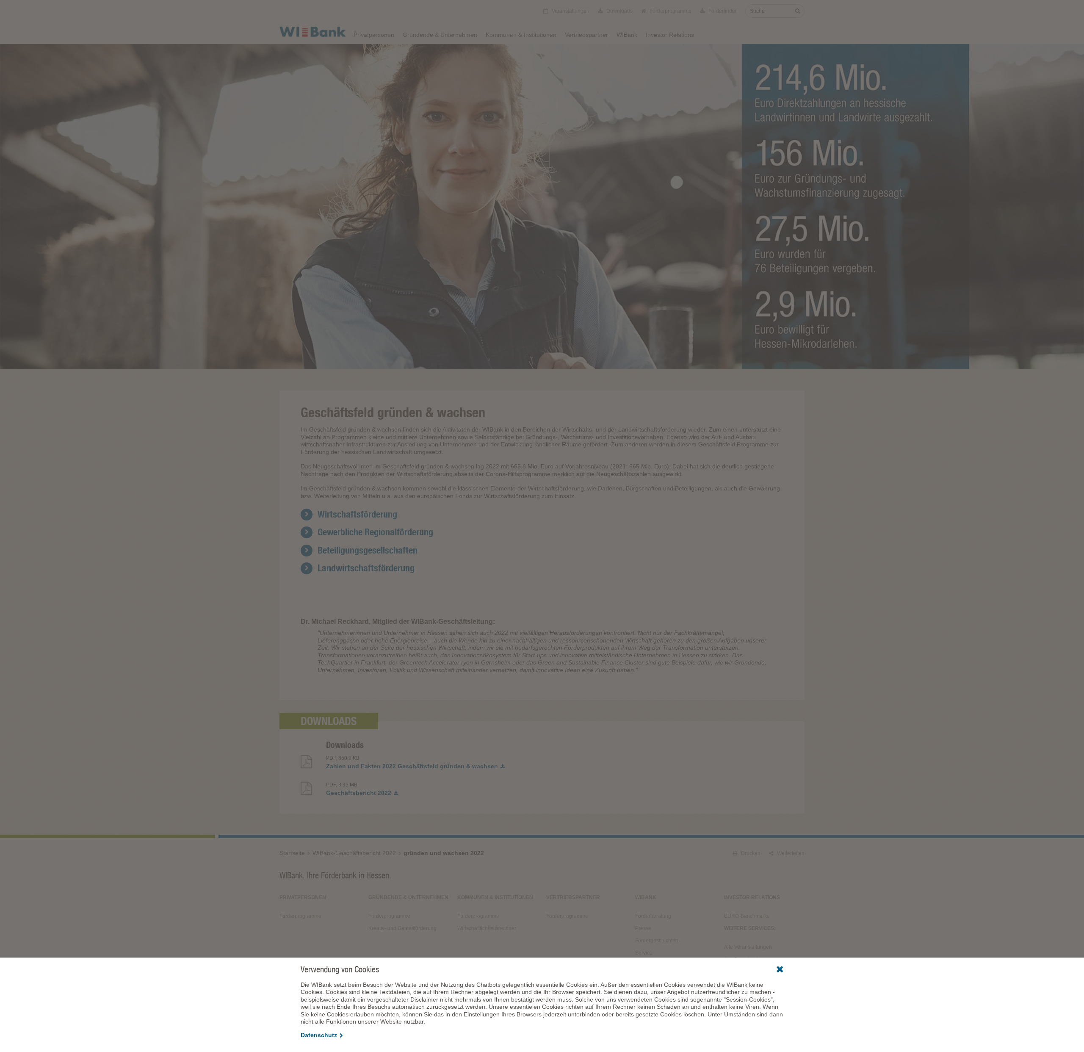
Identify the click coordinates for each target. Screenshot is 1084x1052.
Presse (643, 928)
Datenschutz (319, 1035)
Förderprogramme (669, 11)
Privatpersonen (374, 34)
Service (644, 953)
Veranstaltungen (569, 11)
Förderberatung (653, 916)
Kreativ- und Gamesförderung (402, 928)
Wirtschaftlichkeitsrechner (486, 928)
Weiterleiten (790, 853)
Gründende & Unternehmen (440, 34)
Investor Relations (670, 34)
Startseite (292, 853)
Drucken (750, 853)
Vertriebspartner (586, 34)
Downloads (619, 11)
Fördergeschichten (656, 941)
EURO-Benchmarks (746, 916)
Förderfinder (722, 11)
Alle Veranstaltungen (748, 947)
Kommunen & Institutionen (521, 34)
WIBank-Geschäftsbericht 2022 (354, 853)
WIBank (627, 34)
